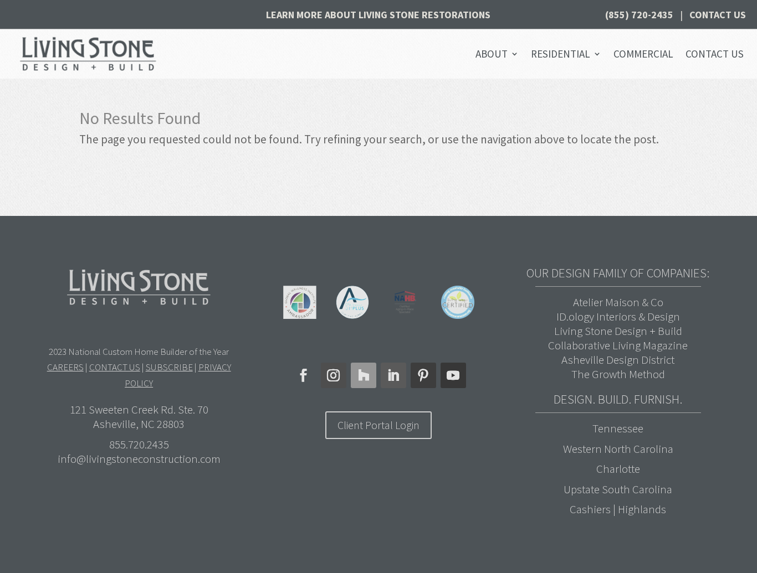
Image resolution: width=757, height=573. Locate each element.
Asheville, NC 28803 (139, 423)
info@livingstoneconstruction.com (139, 458)
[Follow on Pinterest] (423, 375)
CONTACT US (114, 367)
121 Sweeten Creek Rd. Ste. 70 (139, 409)
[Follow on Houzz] (363, 375)
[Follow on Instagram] (333, 375)
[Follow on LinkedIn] (393, 375)
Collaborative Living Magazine (618, 345)
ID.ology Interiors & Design (618, 316)
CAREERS (65, 367)
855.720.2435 (139, 444)
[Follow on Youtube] (453, 375)
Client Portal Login (378, 425)
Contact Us (717, 14)
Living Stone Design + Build (618, 330)
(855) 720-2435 (639, 14)
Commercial (643, 53)
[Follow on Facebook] (303, 375)
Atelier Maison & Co (618, 302)
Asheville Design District (617, 359)
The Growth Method (618, 373)
